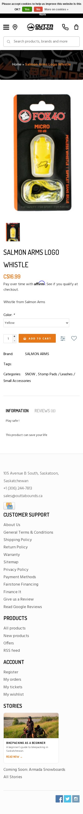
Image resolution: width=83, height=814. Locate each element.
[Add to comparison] (63, 339)
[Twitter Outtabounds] (67, 799)
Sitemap (10, 562)
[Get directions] (15, 27)
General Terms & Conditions (28, 532)
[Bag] (76, 27)
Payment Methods (19, 577)
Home (16, 65)
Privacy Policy (15, 569)
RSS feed (11, 650)
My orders (12, 679)
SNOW (30, 374)
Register (10, 672)
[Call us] (65, 27)
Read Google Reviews (22, 607)
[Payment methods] (9, 506)
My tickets (12, 687)
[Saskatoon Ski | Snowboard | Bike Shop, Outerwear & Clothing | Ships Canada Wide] (40, 27)
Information (17, 410)
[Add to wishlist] (74, 339)
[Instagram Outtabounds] (76, 799)
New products (16, 636)
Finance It (12, 592)
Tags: (7, 364)
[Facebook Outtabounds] (59, 799)
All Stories (12, 777)
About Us (11, 525)
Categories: (12, 374)
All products (14, 628)
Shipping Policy (17, 540)
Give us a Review (18, 599)
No (38, 9)
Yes (27, 9)
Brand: (8, 354)
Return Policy (15, 547)
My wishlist (13, 694)
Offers (8, 643)
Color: (9, 315)
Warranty (11, 555)
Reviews (45, 410)
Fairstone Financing (20, 584)
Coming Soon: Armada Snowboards (34, 769)
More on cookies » (56, 9)
